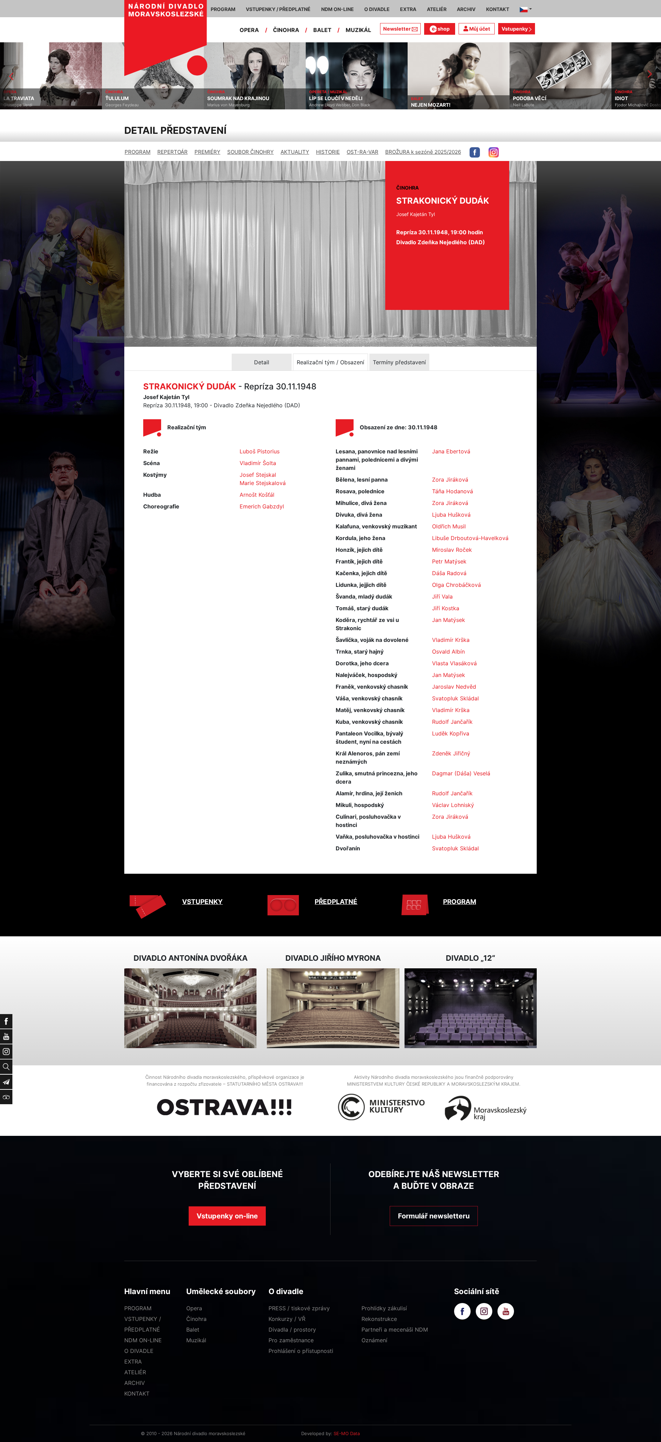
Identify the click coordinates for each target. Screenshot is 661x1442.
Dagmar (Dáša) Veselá (461, 773)
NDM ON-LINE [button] (337, 9)
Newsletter (397, 29)
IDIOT (519, 98)
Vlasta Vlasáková (454, 663)
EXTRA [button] (408, 9)
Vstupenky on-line (227, 1216)
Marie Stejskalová (263, 483)
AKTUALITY (295, 152)
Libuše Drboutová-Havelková (470, 538)
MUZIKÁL (358, 29)
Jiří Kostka (445, 608)
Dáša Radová (449, 573)
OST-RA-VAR (362, 152)
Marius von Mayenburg (126, 105)
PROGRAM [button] (223, 9)
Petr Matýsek (449, 561)
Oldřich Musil (449, 526)
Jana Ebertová (451, 451)
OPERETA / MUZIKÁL (226, 91)
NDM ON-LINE (143, 1340)
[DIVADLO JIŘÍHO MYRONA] (333, 1008)
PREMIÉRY (207, 152)
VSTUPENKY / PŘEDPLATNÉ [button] (278, 9)
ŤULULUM (15, 98)
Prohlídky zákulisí (384, 1308)
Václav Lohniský (453, 804)
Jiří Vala (442, 596)
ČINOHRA (286, 29)
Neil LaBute (421, 105)
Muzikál (196, 1340)
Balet (192, 1329)
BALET (322, 29)
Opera (194, 1308)
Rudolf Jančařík (452, 721)
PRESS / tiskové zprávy (299, 1308)
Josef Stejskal (258, 474)
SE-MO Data (347, 1433)
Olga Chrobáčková (456, 584)
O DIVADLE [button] (377, 9)
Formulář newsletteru (434, 1216)
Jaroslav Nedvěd (454, 686)
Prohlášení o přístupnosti (301, 1350)
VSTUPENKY (202, 902)
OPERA (249, 29)
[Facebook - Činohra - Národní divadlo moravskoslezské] (475, 152)
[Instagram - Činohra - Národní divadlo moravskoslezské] (494, 152)
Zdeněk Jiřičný (451, 753)
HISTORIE (328, 152)
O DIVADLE (139, 1350)
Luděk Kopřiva (450, 733)
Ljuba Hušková (451, 514)
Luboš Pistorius (260, 451)
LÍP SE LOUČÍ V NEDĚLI (234, 98)
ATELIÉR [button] (437, 9)
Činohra (196, 1318)
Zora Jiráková (450, 479)
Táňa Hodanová (452, 491)
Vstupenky (515, 29)
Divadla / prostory (292, 1329)
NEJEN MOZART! (329, 105)
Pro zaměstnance (291, 1340)
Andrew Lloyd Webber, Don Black (237, 105)
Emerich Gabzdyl (262, 506)
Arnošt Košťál (257, 494)
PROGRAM (137, 152)
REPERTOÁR (172, 152)
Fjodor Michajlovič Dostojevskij (541, 105)
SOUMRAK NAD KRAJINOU (136, 98)
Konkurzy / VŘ (287, 1318)
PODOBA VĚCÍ (427, 98)
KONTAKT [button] (497, 9)
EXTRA (133, 1361)
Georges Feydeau (20, 105)
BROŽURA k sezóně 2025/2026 (423, 152)
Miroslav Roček (452, 549)
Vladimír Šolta (258, 463)
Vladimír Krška (451, 639)
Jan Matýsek (448, 619)
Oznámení (374, 1340)
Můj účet (479, 29)
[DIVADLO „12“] (471, 1008)
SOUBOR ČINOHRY (250, 152)
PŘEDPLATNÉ (336, 902)
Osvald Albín (448, 651)
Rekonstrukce (379, 1318)
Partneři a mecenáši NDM (394, 1329)
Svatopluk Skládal (455, 698)
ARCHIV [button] (466, 9)
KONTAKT (136, 1393)
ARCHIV (134, 1382)
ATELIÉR (135, 1372)
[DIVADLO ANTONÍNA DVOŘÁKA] (190, 1008)
